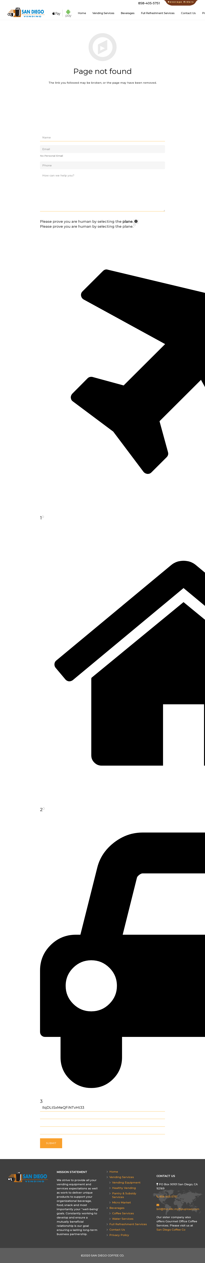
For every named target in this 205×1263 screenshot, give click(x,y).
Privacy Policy (119, 1235)
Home (113, 1171)
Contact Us (117, 1229)
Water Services (122, 1218)
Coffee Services (123, 1213)
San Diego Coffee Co (170, 1229)
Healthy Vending (124, 1188)
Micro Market (121, 1202)
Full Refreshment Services (128, 1224)
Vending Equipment (126, 1182)
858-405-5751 (168, 1196)
